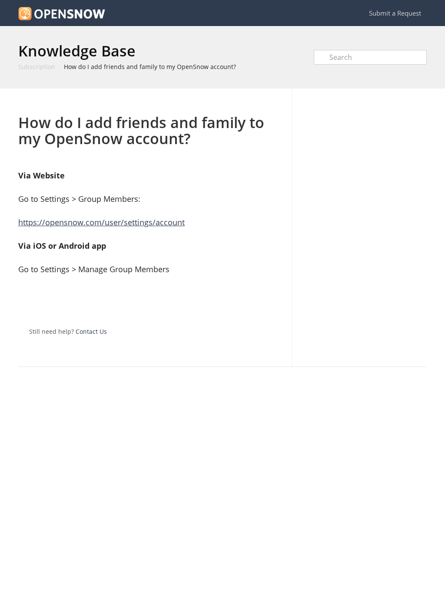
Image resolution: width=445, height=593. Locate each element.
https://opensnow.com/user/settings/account (101, 222)
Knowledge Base (77, 51)
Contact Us (91, 331)
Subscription (36, 67)
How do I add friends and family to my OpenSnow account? (150, 67)
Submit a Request (395, 13)
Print (253, 101)
